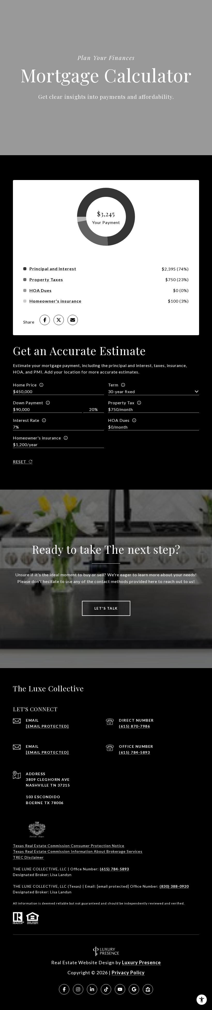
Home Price (25, 384)
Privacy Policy (128, 972)
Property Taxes (46, 280)
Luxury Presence (141, 962)
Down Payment (28, 402)
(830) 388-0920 (174, 886)
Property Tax (121, 402)
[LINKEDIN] (92, 989)
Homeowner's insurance (37, 437)
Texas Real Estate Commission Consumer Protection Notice (68, 845)
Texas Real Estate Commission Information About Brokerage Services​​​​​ (77, 851)
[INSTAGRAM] (78, 989)
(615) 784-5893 (134, 752)
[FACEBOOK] (64, 989)
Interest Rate (26, 420)
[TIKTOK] (106, 989)
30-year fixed (121, 391)
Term (113, 384)
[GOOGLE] (134, 989)
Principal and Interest (52, 269)
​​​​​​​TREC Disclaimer (28, 857)
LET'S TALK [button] (106, 608)
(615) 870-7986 (134, 726)
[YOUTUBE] (120, 989)
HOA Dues (119, 420)
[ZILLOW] (148, 989)
